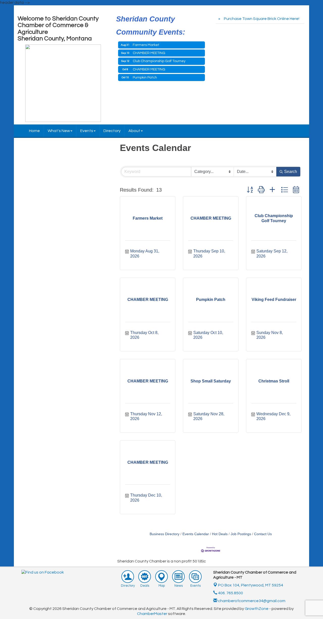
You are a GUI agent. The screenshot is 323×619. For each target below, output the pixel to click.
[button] (249, 189)
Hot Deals (220, 534)
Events (86, 131)
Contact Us (263, 534)
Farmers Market (146, 45)
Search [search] (290, 171)
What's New (59, 131)
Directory (112, 131)
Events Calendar (195, 534)
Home (34, 131)
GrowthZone (256, 609)
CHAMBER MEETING (149, 53)
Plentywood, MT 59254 (250, 585)
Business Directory (164, 534)
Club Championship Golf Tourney (159, 61)
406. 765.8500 (230, 593)
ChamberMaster (152, 614)
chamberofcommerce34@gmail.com (251, 601)
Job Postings (241, 534)
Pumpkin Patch (145, 77)
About (134, 131)
